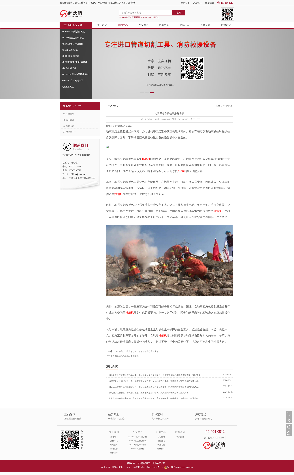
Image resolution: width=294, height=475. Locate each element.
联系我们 (209, 3)
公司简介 (114, 437)
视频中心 (164, 25)
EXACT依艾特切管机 (137, 445)
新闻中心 (123, 25)
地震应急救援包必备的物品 (127, 356)
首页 (218, 106)
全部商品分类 (75, 25)
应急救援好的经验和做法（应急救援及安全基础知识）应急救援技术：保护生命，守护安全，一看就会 (153, 398)
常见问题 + (70, 126)
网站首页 (185, 3)
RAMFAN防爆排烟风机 (137, 437)
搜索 (178, 12)
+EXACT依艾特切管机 (72, 44)
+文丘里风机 (68, 87)
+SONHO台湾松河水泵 (72, 80)
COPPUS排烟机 (137, 449)
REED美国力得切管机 (137, 441)
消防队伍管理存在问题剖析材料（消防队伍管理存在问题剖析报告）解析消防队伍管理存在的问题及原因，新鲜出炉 (155, 387)
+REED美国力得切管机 (73, 38)
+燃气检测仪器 (69, 68)
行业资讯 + (70, 120)
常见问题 (161, 445)
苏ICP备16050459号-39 (151, 467)
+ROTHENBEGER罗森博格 (74, 62)
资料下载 (185, 25)
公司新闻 (161, 437)
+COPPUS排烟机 (70, 50)
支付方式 (114, 441)
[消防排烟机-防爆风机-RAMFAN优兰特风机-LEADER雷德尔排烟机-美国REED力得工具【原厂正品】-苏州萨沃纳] (71, 14)
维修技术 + (70, 131)
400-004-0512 (227, 3)
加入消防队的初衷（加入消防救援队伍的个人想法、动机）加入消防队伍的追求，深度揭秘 (148, 392)
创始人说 (205, 25)
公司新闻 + (70, 114)
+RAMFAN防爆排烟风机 (73, 31)
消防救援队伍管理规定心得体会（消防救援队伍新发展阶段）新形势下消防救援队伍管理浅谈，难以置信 (154, 375)
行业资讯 (161, 441)
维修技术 (161, 449)
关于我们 (102, 25)
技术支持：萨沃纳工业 (112, 467)
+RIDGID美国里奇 (70, 56)
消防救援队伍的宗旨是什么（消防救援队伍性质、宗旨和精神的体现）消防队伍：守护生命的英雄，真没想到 (155, 381)
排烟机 (146, 158)
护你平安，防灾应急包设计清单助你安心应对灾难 (136, 351)
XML (128, 467)
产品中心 (197, 3)
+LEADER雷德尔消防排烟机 (75, 74)
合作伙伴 (114, 453)
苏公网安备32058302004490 (180, 467)
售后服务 (114, 445)
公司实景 (114, 449)
